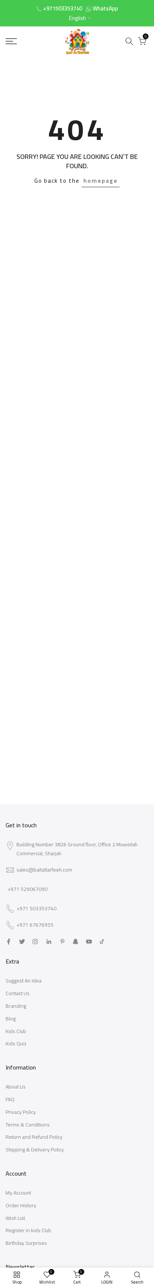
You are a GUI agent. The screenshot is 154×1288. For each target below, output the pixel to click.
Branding (16, 1006)
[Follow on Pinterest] (62, 941)
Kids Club (16, 1031)
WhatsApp (105, 8)
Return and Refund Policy (34, 1137)
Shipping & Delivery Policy (35, 1149)
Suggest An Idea (23, 980)
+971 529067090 (27, 889)
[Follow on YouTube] (89, 941)
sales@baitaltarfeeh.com (44, 870)
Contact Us (18, 993)
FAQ (10, 1099)
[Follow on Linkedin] (48, 941)
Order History (21, 1205)
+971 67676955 (34, 925)
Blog (11, 1018)
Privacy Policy (21, 1112)
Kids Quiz (16, 1043)
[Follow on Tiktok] (102, 941)
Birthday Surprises (26, 1243)
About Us (16, 1087)
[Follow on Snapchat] (75, 941)
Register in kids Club (28, 1230)
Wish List (15, 1218)
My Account (18, 1193)
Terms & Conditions (28, 1124)
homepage (100, 180)
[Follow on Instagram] (35, 941)
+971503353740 (62, 8)
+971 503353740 (36, 908)
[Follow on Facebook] (9, 941)
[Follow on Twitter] (22, 941)
